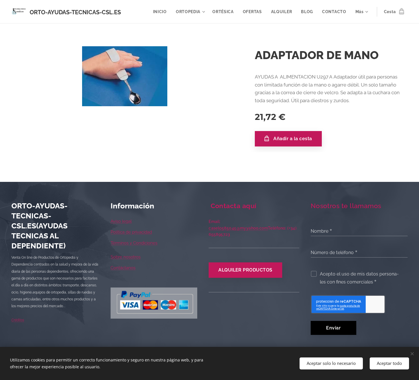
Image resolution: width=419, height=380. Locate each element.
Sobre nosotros (126, 257)
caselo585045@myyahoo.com (238, 228)
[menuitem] (161, 12)
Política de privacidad (131, 232)
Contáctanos (123, 267)
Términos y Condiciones (134, 243)
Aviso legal (121, 221)
